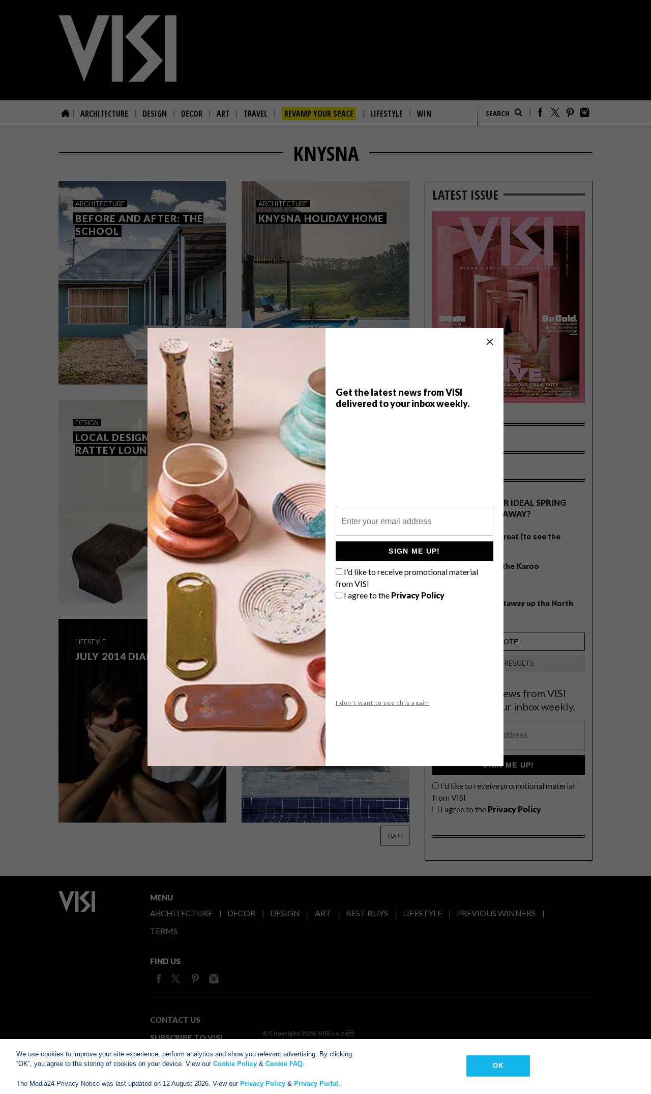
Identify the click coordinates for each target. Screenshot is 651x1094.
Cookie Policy (235, 1064)
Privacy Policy (262, 1083)
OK (497, 1066)
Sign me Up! (414, 551)
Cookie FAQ (284, 1064)
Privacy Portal (316, 1083)
